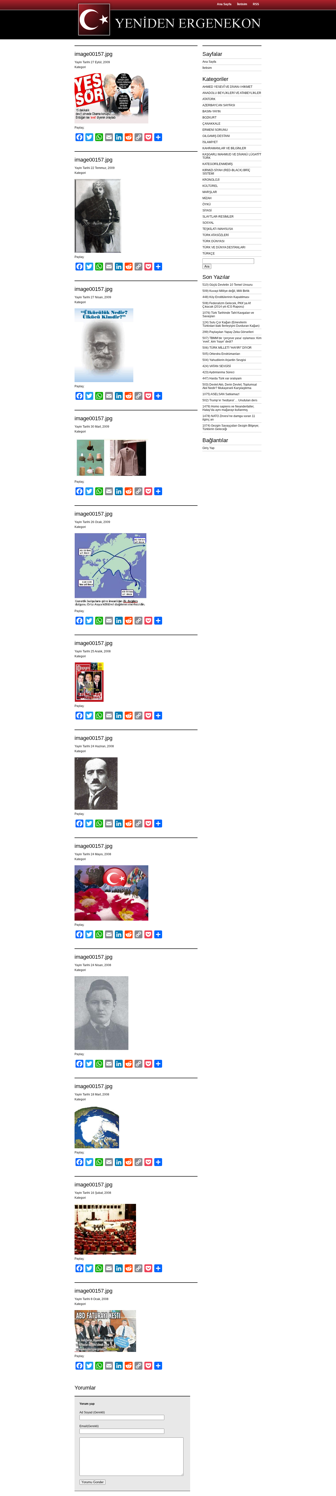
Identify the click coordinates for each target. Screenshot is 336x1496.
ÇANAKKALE (211, 123)
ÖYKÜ (206, 204)
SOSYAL (208, 222)
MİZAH (207, 198)
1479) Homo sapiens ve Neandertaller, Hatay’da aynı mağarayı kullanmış (228, 408)
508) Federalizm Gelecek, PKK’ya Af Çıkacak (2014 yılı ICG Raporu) (226, 304)
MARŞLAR (209, 192)
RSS (256, 4)
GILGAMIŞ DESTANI (216, 136)
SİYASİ (207, 210)
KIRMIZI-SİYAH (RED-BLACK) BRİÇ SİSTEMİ (226, 171)
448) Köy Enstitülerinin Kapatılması (225, 297)
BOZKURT (209, 117)
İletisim (242, 4)
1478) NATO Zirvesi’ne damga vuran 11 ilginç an (228, 417)
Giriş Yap (208, 448)
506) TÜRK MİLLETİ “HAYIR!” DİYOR (227, 347)
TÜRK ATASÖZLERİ (215, 235)
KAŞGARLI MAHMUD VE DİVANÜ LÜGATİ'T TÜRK (231, 156)
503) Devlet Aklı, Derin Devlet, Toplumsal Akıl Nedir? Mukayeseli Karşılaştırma (229, 386)
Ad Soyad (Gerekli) (92, 1412)
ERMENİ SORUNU (215, 130)
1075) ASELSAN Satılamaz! (220, 394)
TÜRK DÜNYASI (213, 241)
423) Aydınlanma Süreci (218, 372)
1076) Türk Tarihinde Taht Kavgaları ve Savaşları (228, 314)
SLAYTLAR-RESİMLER (218, 216)
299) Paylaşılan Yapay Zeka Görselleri (228, 332)
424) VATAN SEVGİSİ (216, 366)
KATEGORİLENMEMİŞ (217, 164)
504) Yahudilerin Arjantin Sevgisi (224, 360)
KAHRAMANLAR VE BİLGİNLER (224, 148)
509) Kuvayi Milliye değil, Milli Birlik (225, 291)
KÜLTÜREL (210, 186)
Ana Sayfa (224, 4)
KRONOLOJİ (210, 179)
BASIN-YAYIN (211, 111)
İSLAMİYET (210, 142)
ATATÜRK (208, 99)
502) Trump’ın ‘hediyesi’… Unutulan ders (229, 400)
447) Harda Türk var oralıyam (222, 378)
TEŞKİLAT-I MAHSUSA (217, 229)
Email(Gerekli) (89, 1426)
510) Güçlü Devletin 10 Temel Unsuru (227, 284)
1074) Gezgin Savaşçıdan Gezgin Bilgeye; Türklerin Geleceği (230, 427)
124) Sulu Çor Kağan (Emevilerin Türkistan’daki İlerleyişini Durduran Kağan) (231, 324)
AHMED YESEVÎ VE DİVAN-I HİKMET (227, 87)
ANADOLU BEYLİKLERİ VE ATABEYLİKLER (231, 93)
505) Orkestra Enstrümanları (221, 354)
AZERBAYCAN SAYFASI (218, 105)
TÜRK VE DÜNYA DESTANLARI (223, 247)
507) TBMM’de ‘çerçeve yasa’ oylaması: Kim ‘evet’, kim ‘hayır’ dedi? (231, 339)
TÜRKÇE (208, 253)
